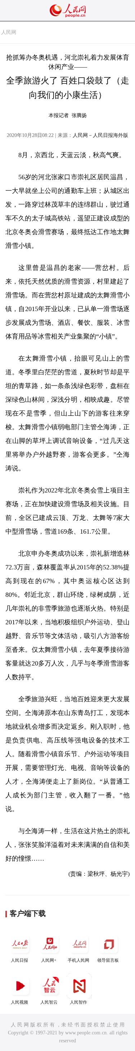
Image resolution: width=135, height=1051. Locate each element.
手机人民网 (78, 960)
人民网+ (49, 960)
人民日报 (19, 960)
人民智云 (49, 1002)
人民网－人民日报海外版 (100, 135)
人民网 (8, 32)
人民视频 (19, 1002)
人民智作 (78, 1002)
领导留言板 (108, 960)
